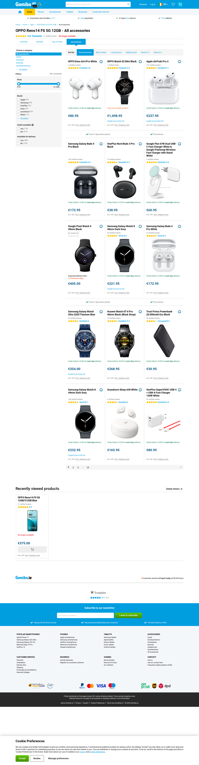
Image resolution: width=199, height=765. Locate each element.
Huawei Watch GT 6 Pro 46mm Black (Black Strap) (121, 313)
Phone (41, 12)
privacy (82, 752)
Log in (152, 4)
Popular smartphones (28, 634)
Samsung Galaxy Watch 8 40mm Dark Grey (121, 228)
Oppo (32, 25)
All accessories (64, 25)
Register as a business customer (72, 663)
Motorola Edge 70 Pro (25, 645)
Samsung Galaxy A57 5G (26, 642)
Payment (20, 660)
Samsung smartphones (68, 640)
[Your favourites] (173, 4)
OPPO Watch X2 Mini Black (122, 61)
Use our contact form (155, 663)
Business (83, 12)
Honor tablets (109, 645)
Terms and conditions (115, 703)
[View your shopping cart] (180, 4)
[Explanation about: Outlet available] (33, 125)
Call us (150, 660)
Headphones (152, 647)
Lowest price (116, 52)
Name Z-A (158, 52)
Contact (152, 657)
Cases (150, 637)
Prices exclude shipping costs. (124, 696)
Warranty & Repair (23, 672)
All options (23, 69)
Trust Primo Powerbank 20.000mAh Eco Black (159, 313)
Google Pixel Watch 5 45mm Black (79, 228)
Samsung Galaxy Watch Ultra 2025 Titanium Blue (81, 313)
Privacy (78, 703)
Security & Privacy (110, 663)
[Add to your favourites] (101, 61)
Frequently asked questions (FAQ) (160, 665)
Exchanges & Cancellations (26, 670)
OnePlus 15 (21, 647)
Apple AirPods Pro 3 (157, 61)
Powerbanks (152, 642)
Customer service (101, 12)
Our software (108, 665)
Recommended (85, 52)
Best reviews (101, 52)
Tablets (69, 12)
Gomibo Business (66, 660)
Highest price (131, 52)
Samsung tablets (110, 637)
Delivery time (21, 665)
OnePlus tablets (109, 647)
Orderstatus (21, 663)
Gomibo (107, 657)
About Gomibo (109, 660)
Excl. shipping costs (83, 125)
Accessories (55, 12)
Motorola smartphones (68, 645)
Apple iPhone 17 (23, 637)
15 (88, 467)
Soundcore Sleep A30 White (122, 389)
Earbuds (151, 645)
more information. (123, 698)
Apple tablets (108, 640)
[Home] (20, 12)
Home (18, 25)
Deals (29, 12)
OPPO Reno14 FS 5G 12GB (46, 25)
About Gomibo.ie (67, 703)
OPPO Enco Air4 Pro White (82, 61)
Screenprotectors (154, 640)
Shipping (20, 667)
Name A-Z (145, 52)
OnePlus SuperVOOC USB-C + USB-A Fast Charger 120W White (161, 392)
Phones (64, 634)
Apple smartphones (67, 637)
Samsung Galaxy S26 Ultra (26, 640)
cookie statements (97, 752)
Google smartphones (68, 647)
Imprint (85, 703)
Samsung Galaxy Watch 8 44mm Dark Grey (82, 391)
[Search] (128, 4)
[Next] (181, 467)
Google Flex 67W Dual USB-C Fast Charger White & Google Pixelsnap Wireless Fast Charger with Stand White (161, 149)
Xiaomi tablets (109, 642)
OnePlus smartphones (68, 642)
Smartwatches (153, 650)
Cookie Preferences (98, 703)
